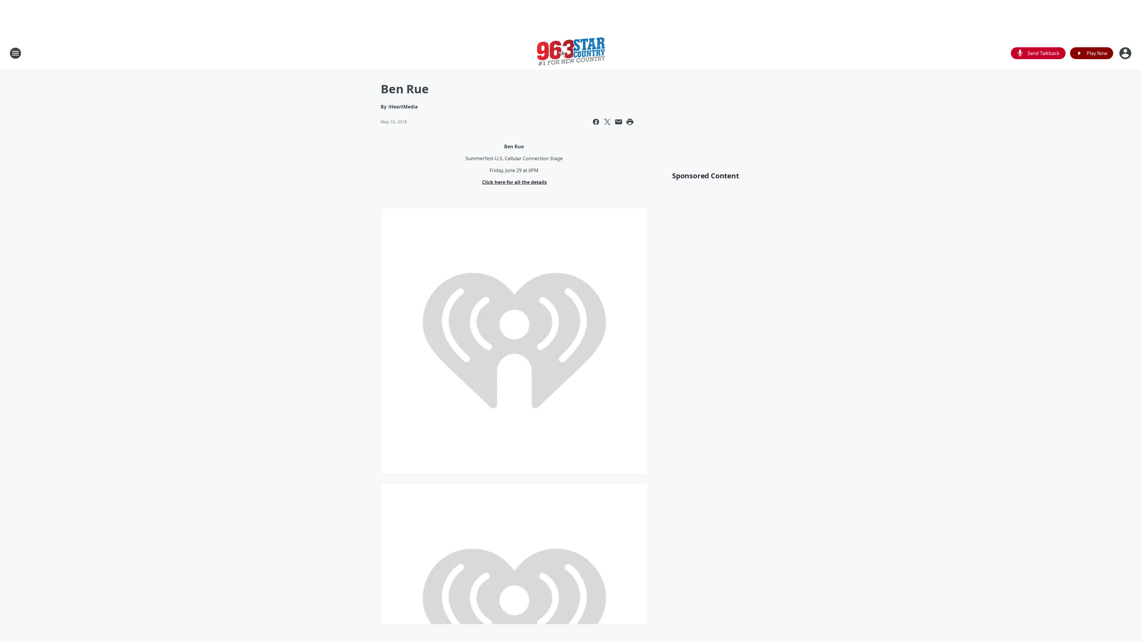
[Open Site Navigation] (15, 53)
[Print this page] (630, 122)
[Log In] (1125, 53)
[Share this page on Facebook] (596, 122)
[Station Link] (571, 53)
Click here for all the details (514, 182)
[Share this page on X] (607, 122)
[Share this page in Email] (618, 122)
